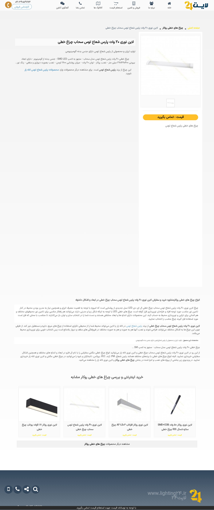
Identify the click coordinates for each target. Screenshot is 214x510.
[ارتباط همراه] (6, 503)
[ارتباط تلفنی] (15, 503)
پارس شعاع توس (134, 326)
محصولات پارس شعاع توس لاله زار (42, 70)
